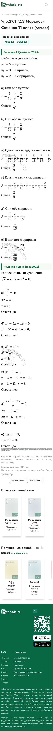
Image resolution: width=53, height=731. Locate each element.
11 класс (5, 657)
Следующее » (35, 480)
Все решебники (19, 552)
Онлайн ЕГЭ (19, 661)
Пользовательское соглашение (28, 672)
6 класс (4, 675)
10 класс (5, 661)
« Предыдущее (17, 480)
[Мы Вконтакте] (35, 611)
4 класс (4, 682)
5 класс (4, 679)
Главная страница (22, 657)
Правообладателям (23, 668)
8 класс (4, 668)
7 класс (4, 672)
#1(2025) (9, 42)
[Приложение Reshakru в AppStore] (42, 640)
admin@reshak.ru (21, 675)
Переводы (18, 664)
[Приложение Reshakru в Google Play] (42, 646)
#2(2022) (22, 42)
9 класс (4, 664)
